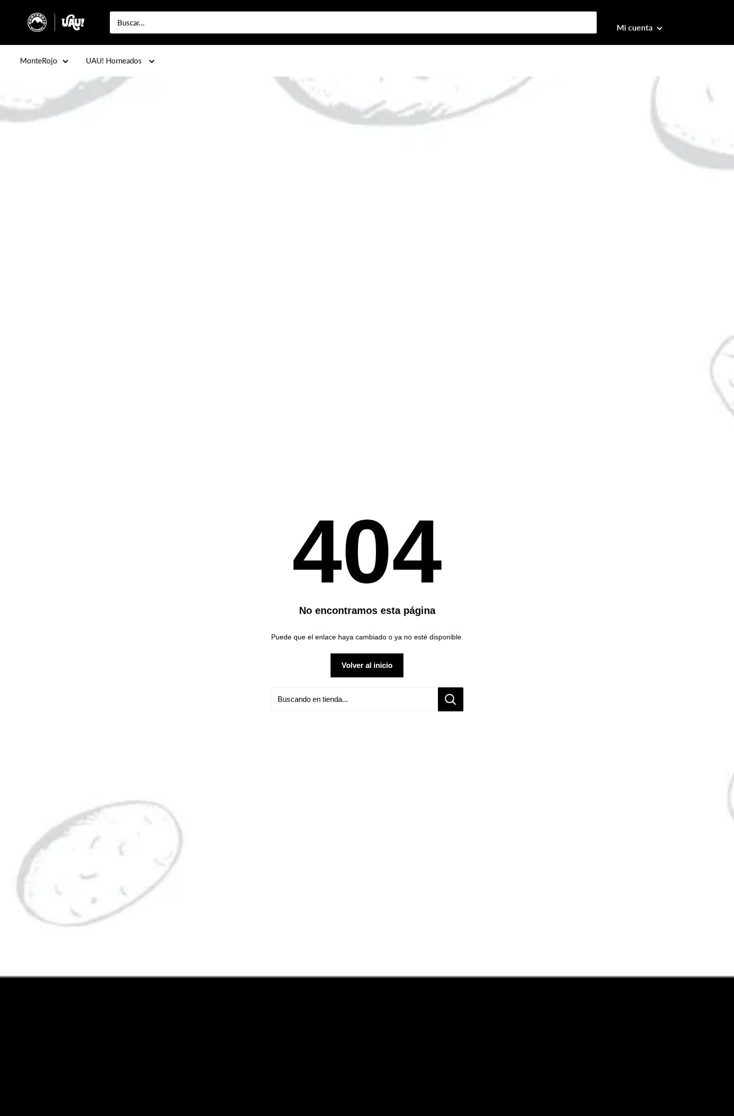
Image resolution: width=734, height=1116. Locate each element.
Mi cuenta (636, 27)
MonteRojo (38, 60)
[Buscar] (584, 22)
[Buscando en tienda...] (450, 699)
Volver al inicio (367, 665)
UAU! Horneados (115, 60)
